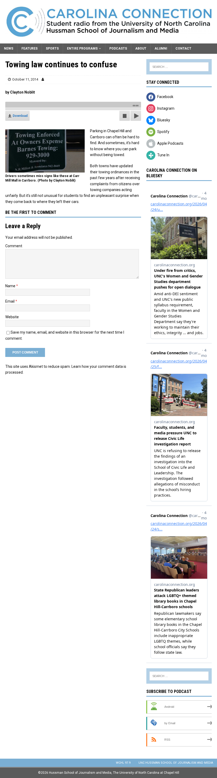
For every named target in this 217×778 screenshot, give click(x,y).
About (140, 48)
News (8, 48)
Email (10, 301)
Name (10, 286)
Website (12, 317)
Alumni (161, 48)
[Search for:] (179, 66)
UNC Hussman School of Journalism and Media (175, 762)
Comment (13, 246)
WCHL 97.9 (123, 762)
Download (20, 116)
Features (29, 48)
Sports (52, 48)
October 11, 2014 (25, 79)
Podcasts (118, 48)
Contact (183, 48)
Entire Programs (82, 48)
